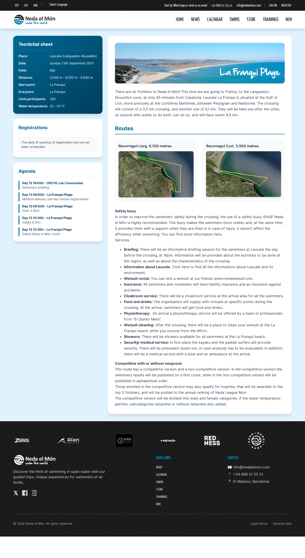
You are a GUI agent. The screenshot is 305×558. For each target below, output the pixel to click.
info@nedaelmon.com (249, 5)
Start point (27, 84)
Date (22, 63)
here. (218, 234)
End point (26, 92)
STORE (251, 19)
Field (22, 70)
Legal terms (258, 523)
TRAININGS (270, 19)
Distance (25, 77)
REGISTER (286, 5)
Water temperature (33, 106)
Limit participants (32, 99)
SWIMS (235, 19)
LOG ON (273, 5)
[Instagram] (33, 493)
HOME (180, 19)
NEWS (195, 19)
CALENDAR (214, 19)
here (185, 267)
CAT (26, 5)
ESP (17, 5)
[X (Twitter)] (16, 493)
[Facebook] (24, 493)
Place (23, 56)
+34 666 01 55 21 (221, 5)
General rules (282, 523)
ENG (35, 5)
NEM (289, 19)
